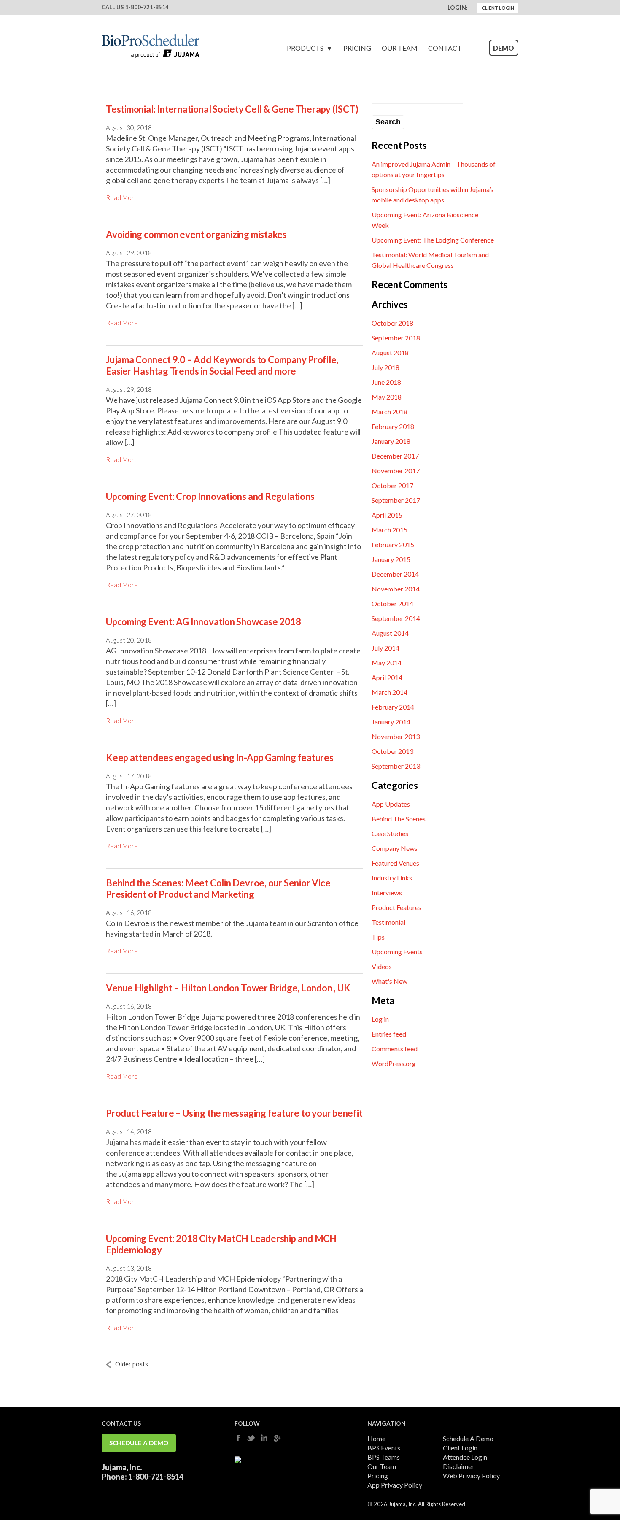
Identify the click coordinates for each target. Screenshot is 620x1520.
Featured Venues (395, 863)
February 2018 (393, 426)
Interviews (387, 892)
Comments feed (395, 1049)
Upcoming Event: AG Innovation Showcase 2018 (203, 621)
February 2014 (393, 707)
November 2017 (396, 471)
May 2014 (387, 663)
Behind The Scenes (399, 819)
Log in (380, 1019)
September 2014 (396, 618)
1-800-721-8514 (147, 7)
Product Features (396, 907)
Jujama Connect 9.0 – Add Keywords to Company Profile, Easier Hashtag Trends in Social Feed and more (222, 365)
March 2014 (389, 692)
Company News (395, 848)
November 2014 (396, 589)
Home (376, 1438)
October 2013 (392, 751)
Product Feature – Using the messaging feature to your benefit (234, 1113)
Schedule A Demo (138, 1443)
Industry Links (392, 878)
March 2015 (389, 530)
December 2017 (395, 456)
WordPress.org (394, 1063)
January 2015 (391, 559)
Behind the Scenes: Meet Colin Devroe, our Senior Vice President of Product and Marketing (218, 888)
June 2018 (386, 382)
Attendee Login (465, 1457)
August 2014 (390, 633)
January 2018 (391, 441)
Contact (445, 48)
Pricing (357, 48)
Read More (122, 197)
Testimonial (388, 922)
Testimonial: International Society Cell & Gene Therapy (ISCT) (232, 109)
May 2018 (387, 397)
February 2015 (393, 544)
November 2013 (396, 736)
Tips (378, 937)
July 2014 (385, 648)
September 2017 (396, 500)
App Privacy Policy (394, 1485)
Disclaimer (458, 1466)
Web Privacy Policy (471, 1475)
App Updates (391, 804)
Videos (382, 966)
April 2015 (387, 515)
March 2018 (389, 412)
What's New (389, 981)
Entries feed (389, 1034)
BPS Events (383, 1448)
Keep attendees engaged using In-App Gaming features (220, 757)
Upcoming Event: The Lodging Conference (433, 240)
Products (305, 48)
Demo (503, 48)
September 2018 (396, 338)
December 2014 (395, 574)
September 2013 (396, 766)
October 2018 (392, 323)
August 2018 (390, 352)
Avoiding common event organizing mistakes (196, 234)
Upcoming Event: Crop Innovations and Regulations (210, 496)
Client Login (498, 8)
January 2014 (391, 722)
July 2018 (385, 367)
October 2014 (392, 603)
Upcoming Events (397, 952)
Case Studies (390, 833)
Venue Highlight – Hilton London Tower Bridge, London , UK (228, 988)
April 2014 (387, 677)
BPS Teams (383, 1457)
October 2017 (392, 485)
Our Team (400, 48)
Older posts (131, 1364)
